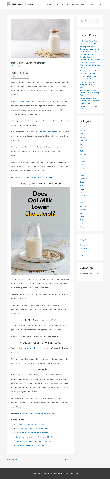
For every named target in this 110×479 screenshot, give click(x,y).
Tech (81, 220)
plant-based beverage (47, 132)
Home (49, 4)
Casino (82, 148)
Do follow (83, 151)
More (100, 4)
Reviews (84, 4)
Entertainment (85, 158)
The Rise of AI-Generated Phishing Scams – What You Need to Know (90, 101)
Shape (92, 4)
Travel (82, 227)
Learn (57, 4)
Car (81, 144)
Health (82, 185)
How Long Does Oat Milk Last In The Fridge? (37, 177)
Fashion (82, 161)
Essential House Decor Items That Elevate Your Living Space (88, 84)
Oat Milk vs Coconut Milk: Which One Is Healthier (37, 414)
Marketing (83, 196)
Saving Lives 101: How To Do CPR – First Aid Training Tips (89, 93)
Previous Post (13, 459)
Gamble (82, 175)
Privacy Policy (37, 473)
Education (83, 154)
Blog (81, 134)
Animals (83, 127)
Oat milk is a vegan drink (20, 101)
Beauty (82, 130)
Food (81, 172)
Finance (83, 168)
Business (83, 137)
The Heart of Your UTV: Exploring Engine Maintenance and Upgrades (90, 57)
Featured (83, 165)
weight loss (33, 348)
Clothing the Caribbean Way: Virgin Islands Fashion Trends (90, 65)
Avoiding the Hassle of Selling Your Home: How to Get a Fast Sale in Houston (89, 49)
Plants (82, 203)
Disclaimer (84, 248)
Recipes (65, 4)
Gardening (74, 4)
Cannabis (83, 141)
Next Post (69, 459)
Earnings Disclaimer (87, 252)
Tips (81, 223)
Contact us (84, 245)
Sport (82, 217)
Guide (82, 182)
